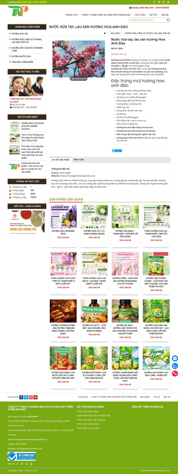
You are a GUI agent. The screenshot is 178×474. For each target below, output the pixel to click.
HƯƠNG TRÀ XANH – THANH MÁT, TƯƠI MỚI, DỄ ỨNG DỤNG (125, 234)
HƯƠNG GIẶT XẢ (20, 34)
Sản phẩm (140, 15)
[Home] (18, 11)
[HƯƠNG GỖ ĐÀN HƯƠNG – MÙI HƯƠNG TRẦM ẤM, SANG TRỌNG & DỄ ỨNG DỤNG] (63, 311)
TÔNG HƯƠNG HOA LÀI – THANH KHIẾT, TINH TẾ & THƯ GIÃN (156, 234)
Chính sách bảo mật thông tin (91, 420)
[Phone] (175, 373)
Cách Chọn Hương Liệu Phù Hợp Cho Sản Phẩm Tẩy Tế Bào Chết (32, 138)
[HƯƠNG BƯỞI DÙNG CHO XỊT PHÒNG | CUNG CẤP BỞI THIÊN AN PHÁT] (94, 358)
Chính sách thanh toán (88, 424)
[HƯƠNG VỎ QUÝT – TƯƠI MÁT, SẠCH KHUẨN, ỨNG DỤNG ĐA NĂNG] (94, 311)
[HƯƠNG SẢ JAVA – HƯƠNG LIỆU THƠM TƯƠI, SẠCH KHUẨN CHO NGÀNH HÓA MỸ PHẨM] (125, 311)
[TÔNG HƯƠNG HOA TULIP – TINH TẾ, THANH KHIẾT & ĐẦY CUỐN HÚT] (63, 263)
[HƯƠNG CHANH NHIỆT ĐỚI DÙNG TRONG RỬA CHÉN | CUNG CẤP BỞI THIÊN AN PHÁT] (125, 358)
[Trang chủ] (104, 33)
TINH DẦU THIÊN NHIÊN (22, 62)
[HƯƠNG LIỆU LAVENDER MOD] (63, 216)
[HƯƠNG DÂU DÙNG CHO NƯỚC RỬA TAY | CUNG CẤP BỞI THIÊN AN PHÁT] (63, 358)
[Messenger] (175, 358)
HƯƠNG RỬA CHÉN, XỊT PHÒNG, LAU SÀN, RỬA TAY (27, 40)
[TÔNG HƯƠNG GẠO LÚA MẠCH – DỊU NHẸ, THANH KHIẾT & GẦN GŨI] (94, 263)
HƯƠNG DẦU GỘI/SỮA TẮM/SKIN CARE (27, 49)
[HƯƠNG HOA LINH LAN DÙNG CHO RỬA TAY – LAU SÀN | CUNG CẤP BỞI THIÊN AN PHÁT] (156, 311)
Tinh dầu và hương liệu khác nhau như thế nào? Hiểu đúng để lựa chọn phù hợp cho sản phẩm (32, 152)
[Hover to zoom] (78, 60)
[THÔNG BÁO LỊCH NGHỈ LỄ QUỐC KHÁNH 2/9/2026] (14, 126)
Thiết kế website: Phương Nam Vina (154, 471)
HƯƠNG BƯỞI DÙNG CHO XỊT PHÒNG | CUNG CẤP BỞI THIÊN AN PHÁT (94, 375)
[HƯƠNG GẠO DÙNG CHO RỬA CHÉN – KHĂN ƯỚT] (156, 358)
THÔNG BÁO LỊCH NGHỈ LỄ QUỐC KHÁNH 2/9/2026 (32, 126)
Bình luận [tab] (79, 160)
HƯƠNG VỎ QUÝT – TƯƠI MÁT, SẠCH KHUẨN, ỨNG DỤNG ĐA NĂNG (94, 328)
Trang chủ (71, 15)
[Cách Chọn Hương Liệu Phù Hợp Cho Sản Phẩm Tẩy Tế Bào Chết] (14, 138)
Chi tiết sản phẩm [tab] (60, 160)
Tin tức (153, 15)
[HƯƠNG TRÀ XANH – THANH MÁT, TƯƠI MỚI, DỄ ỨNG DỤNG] (125, 216)
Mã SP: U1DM (117, 49)
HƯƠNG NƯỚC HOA (21, 56)
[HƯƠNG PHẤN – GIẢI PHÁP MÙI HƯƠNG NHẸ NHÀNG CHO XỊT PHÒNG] (125, 263)
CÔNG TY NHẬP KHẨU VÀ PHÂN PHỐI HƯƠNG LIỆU (105, 15)
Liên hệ (165, 15)
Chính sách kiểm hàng (87, 412)
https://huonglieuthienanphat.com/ (78, 176)
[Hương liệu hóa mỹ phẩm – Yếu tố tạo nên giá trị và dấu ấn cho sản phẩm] (14, 166)
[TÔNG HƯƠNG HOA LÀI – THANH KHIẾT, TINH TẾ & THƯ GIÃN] (156, 216)
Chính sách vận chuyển (88, 428)
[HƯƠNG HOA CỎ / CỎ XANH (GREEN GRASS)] (94, 216)
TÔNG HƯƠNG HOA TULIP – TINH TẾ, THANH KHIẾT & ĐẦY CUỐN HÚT (63, 281)
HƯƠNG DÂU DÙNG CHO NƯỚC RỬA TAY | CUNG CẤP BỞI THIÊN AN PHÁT (63, 375)
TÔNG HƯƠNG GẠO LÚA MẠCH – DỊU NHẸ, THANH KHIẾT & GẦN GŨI (94, 281)
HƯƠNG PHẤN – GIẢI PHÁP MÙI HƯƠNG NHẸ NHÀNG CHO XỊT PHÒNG (125, 281)
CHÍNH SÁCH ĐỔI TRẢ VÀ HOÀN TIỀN (93, 416)
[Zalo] (175, 366)
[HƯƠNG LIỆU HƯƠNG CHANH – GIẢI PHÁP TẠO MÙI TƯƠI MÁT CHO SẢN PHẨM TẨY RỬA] (156, 263)
